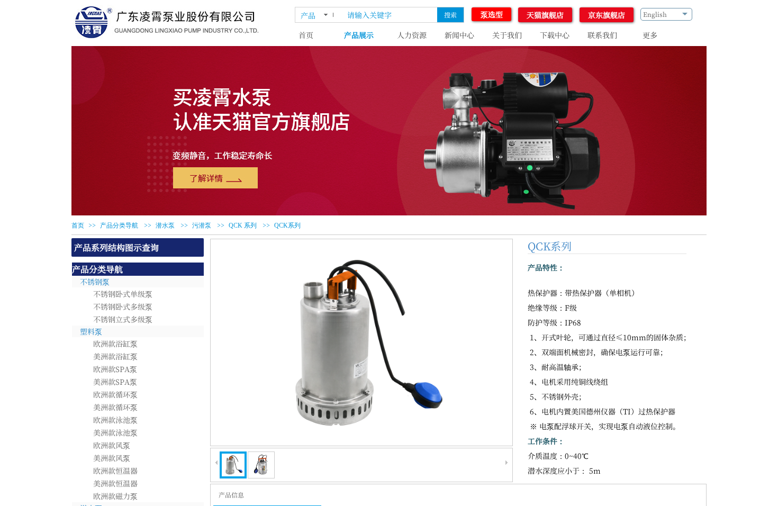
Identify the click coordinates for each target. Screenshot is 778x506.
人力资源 (412, 35)
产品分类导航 (119, 225)
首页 (305, 35)
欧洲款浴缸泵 (115, 343)
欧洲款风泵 (111, 445)
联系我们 (602, 35)
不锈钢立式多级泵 (122, 319)
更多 (650, 35)
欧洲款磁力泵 (115, 496)
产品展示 (359, 35)
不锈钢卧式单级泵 (122, 293)
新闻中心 (459, 35)
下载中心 (554, 35)
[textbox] (389, 15)
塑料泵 (91, 331)
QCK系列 (287, 225)
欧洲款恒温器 (115, 470)
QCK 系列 (243, 225)
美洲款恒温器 (115, 483)
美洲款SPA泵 (115, 381)
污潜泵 (201, 225)
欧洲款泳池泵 (115, 419)
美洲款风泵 (111, 458)
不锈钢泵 (95, 281)
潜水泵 (165, 225)
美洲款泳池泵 (115, 432)
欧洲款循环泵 (115, 394)
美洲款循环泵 (115, 407)
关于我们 (507, 35)
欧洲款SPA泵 (115, 369)
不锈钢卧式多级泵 (122, 306)
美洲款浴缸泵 (115, 356)
